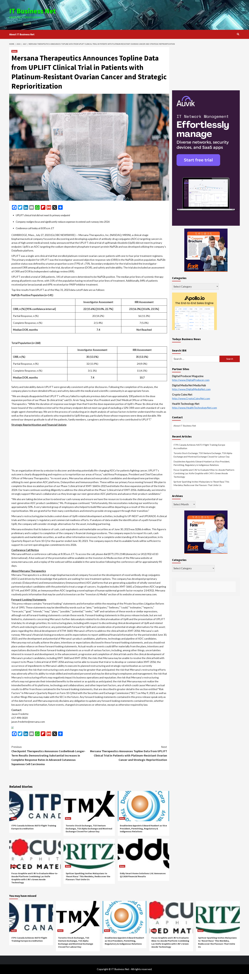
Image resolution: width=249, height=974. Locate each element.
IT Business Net (32, 11)
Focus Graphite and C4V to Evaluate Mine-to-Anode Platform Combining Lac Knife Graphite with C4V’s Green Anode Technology (34, 878)
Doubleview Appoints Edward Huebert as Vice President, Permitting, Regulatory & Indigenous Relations (143, 828)
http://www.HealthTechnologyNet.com (194, 407)
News (14, 51)
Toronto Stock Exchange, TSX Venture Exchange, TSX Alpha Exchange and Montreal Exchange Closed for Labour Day (89, 828)
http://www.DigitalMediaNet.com (191, 389)
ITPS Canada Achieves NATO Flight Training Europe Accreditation (199, 446)
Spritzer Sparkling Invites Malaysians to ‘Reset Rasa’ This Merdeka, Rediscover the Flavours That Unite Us (88, 876)
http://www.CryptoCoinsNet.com (191, 398)
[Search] (238, 34)
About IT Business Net (21, 34)
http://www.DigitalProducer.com (190, 380)
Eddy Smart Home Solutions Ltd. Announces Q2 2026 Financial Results (143, 875)
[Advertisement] (163, 14)
